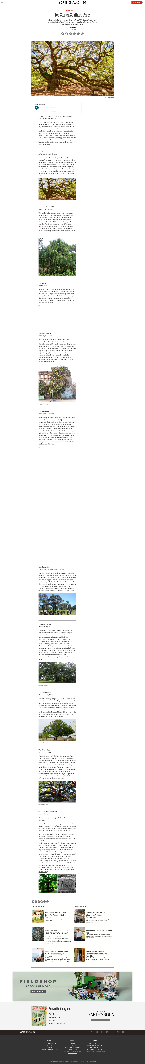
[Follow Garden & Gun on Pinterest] (112, 1032)
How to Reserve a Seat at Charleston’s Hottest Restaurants (96, 915)
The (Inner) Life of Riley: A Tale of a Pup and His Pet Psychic (56, 915)
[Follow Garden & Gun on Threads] (102, 1032)
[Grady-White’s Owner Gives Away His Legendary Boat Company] (38, 961)
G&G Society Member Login (95, 1049)
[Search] (143, 3)
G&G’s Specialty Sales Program (95, 1051)
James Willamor (45, 804)
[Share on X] (70, 34)
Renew (50, 1047)
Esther (44, 685)
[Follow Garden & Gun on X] (107, 1032)
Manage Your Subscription (57, 1023)
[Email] (78, 34)
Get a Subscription (54, 1017)
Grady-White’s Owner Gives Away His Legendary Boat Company (56, 954)
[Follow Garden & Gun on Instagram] (96, 1032)
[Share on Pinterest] (74, 34)
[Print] (82, 34)
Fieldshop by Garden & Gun (95, 1045)
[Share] (62, 34)
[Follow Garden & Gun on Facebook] (91, 1032)
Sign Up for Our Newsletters (101, 1020)
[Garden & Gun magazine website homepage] (72, 2)
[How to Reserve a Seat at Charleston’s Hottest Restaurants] (79, 922)
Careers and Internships (72, 1047)
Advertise (72, 1043)
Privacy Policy (72, 1049)
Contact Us (72, 1045)
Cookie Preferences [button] (72, 1055)
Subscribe (136, 2)
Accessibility (72, 1053)
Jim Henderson (45, 404)
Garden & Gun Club (95, 1047)
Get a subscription (50, 1043)
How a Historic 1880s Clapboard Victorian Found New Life (97, 954)
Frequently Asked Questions (72, 1051)
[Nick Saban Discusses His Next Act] (79, 940)
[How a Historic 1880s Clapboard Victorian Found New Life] (79, 961)
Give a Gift (52, 1020)
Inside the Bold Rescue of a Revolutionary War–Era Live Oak (56, 933)
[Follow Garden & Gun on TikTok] (117, 1032)
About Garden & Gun (95, 1043)
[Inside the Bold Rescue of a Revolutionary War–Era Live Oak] (38, 940)
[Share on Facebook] (66, 34)
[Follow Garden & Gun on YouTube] (122, 1032)
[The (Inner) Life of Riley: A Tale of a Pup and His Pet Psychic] (38, 922)
